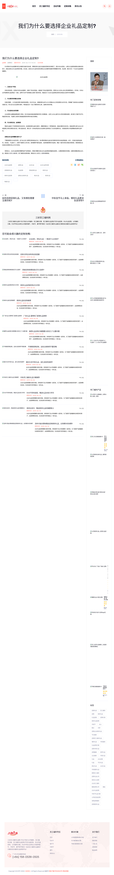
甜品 (104, 787)
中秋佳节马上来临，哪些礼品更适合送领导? (68, 199)
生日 (51, 837)
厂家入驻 (94, 844)
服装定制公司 (95, 787)
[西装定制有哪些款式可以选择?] (12, 269)
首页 (34, 6)
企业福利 (94, 755)
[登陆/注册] (109, 6)
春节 (51, 850)
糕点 (93, 728)
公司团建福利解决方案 (77, 837)
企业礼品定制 (14, 69)
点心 (100, 724)
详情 (82, 239)
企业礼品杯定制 (44, 165)
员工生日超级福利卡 (105, 439)
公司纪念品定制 (96, 797)
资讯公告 (78, 6)
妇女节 (52, 840)
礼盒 (93, 762)
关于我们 (94, 837)
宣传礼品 (102, 752)
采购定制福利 (95, 801)
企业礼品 (33, 69)
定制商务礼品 (8, 170)
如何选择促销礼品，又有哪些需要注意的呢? (18, 199)
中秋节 (93, 724)
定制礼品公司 (95, 776)
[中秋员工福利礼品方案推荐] (11, 377)
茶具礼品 (47, 175)
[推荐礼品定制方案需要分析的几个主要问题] (15, 331)
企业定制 (100, 759)
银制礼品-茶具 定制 (106, 598)
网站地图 (65, 871)
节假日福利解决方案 (76, 844)
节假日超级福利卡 (105, 687)
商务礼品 (45, 170)
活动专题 (57, 6)
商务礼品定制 (8, 175)
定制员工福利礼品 (97, 738)
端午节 (52, 844)
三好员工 (9, 62)
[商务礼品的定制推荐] (9, 300)
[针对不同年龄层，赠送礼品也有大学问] (14, 392)
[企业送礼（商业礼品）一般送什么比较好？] (15, 239)
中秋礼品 (102, 755)
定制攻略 (67, 6)
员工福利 (102, 710)
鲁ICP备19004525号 (55, 871)
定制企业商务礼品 (23, 175)
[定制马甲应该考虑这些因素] (11, 254)
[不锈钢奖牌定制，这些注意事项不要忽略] (15, 346)
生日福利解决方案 (76, 840)
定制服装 (94, 752)
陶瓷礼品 (7, 181)
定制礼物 (102, 717)
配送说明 (94, 850)
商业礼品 (36, 175)
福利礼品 (94, 742)
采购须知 (94, 847)
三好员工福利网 (12, 153)
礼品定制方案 (95, 745)
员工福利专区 (44, 6)
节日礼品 (100, 762)
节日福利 (94, 735)
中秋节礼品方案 (96, 794)
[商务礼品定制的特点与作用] (11, 285)
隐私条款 (94, 840)
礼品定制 (20, 170)
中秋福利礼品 (95, 769)
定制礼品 (37, 66)
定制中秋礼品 (95, 748)
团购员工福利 (95, 773)
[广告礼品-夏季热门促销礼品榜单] (13, 315)
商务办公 (52, 853)
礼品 (93, 759)
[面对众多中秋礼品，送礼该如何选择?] (14, 362)
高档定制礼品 (33, 170)
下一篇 (81, 195)
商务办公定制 (95, 780)
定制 (93, 714)
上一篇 (4, 195)
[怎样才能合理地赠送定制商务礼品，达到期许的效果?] (18, 423)
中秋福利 (102, 742)
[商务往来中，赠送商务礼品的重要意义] (14, 408)
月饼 (99, 728)
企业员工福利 (95, 783)
